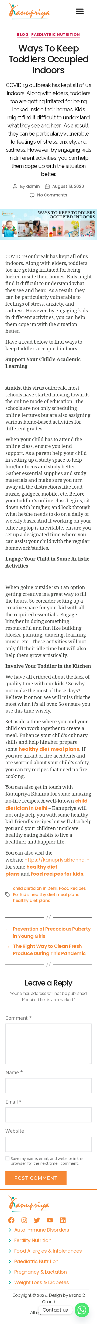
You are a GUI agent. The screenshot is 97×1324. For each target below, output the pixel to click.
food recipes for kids (57, 873)
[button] (79, 11)
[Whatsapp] (82, 1310)
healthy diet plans (31, 900)
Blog (23, 34)
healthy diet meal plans (54, 894)
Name (14, 1072)
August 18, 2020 (68, 186)
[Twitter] (37, 1220)
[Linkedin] (63, 1220)
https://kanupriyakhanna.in (57, 859)
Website (14, 1131)
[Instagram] (24, 1220)
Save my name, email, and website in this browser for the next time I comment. (47, 1161)
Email (13, 1101)
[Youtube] (50, 1220)
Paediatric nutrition (55, 34)
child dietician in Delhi (46, 804)
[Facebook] (11, 1220)
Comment (18, 1018)
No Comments (52, 195)
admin (33, 186)
